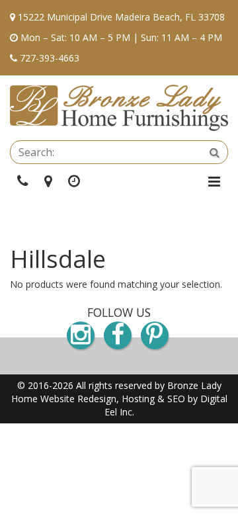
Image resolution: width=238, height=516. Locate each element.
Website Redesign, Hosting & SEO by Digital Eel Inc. (133, 405)
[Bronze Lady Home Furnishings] (119, 108)
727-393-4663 (49, 58)
